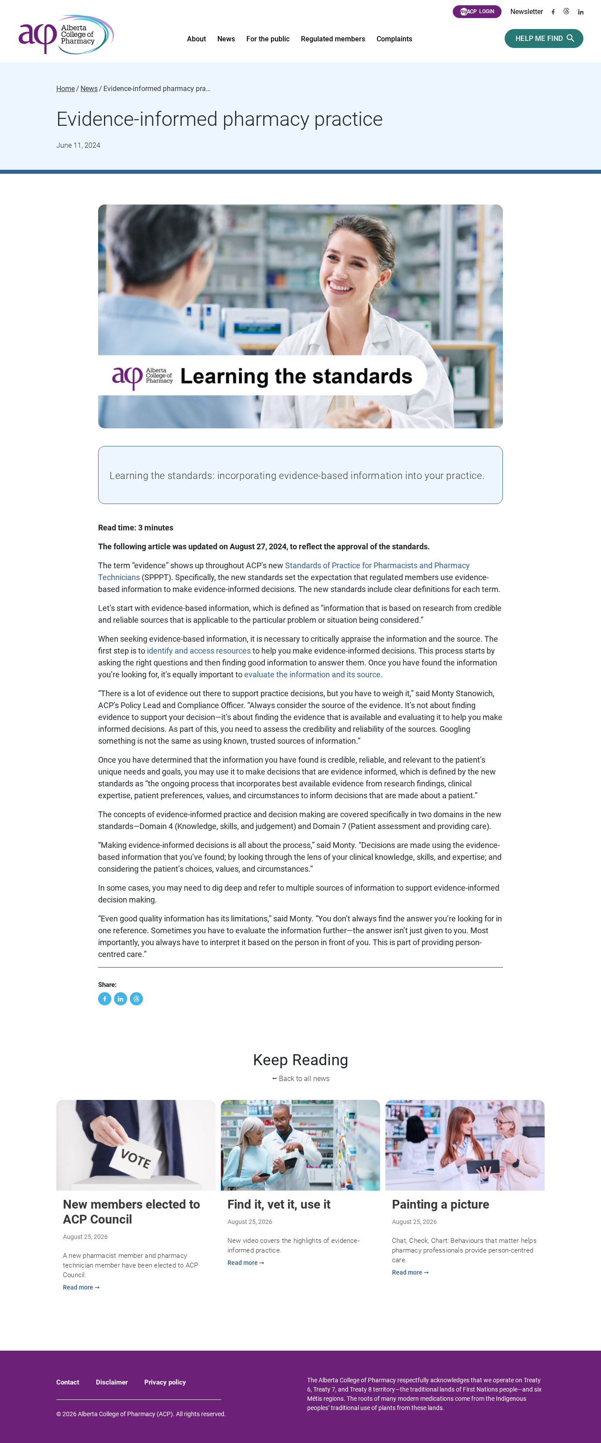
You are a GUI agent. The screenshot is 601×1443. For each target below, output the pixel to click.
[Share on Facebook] (104, 998)
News (226, 39)
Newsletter (526, 11)
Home (65, 89)
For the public (268, 39)
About (196, 39)
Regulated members (333, 39)
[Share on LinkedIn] (120, 998)
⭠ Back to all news (301, 1078)
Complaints (394, 39)
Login (487, 11)
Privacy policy (165, 1382)
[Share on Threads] (136, 998)
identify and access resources (199, 650)
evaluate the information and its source (312, 674)
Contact (67, 1382)
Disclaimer (112, 1382)
